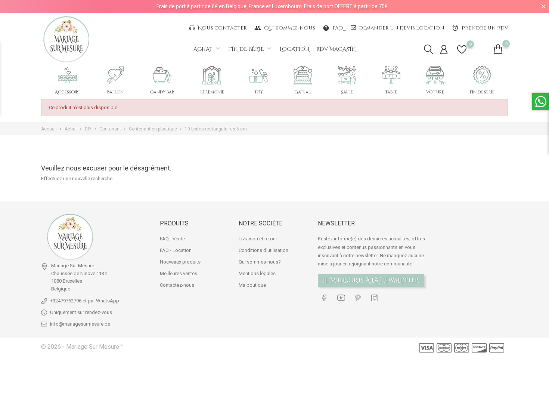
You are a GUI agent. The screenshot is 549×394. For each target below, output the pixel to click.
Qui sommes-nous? (260, 262)
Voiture (435, 92)
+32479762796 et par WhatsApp (84, 301)
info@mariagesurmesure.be (80, 324)
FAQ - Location (176, 250)
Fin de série (250, 49)
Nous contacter (221, 28)
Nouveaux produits (180, 262)
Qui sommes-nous (284, 28)
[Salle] (347, 75)
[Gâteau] (303, 75)
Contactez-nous (177, 285)
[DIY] (258, 75)
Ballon (115, 92)
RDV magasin (336, 49)
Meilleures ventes (178, 273)
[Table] (391, 75)
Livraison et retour (258, 238)
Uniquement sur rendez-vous (81, 312)
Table (391, 92)
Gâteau (302, 92)
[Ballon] (115, 75)
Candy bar (162, 92)
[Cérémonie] (211, 75)
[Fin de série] (482, 75)
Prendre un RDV (480, 28)
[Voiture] (435, 75)
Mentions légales (257, 273)
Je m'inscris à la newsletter (371, 280)
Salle (347, 92)
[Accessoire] (67, 75)
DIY (259, 92)
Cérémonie (212, 92)
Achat (207, 49)
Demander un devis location (401, 28)
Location (295, 49)
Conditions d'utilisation (263, 250)
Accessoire (68, 92)
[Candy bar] (162, 75)
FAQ (333, 28)
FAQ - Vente (172, 238)
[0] (461, 54)
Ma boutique (252, 285)
